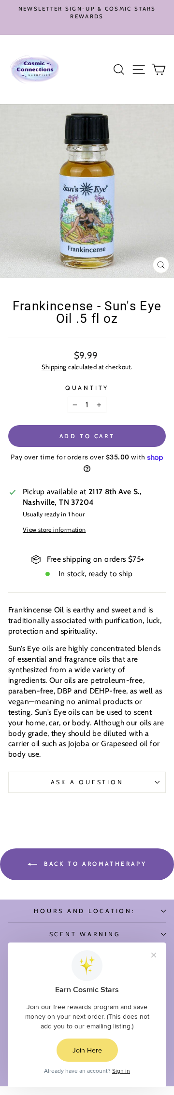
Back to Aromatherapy (94, 863)
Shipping (54, 367)
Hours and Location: (84, 911)
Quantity (87, 387)
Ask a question (87, 782)
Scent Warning (84, 934)
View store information (54, 529)
